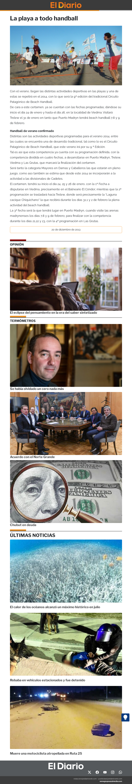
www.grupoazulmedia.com (111, 781)
